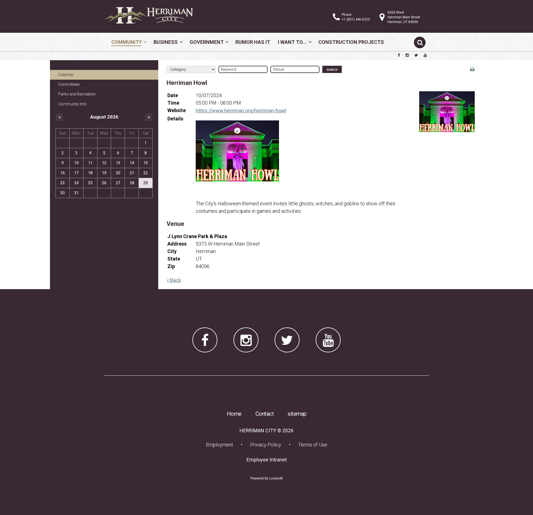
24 (76, 183)
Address (177, 244)
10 (76, 163)
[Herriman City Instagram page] (407, 55)
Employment (221, 444)
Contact (264, 413)
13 (118, 163)
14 (132, 163)
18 (90, 173)
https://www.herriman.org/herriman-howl (241, 110)
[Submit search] (420, 42)
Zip (171, 266)
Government (207, 42)
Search (332, 70)
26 (104, 183)
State (173, 259)
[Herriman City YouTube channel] (425, 55)
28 (132, 183)
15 (145, 163)
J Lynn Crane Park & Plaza (197, 236)
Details (175, 119)
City (172, 251)
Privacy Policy (265, 445)
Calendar (66, 74)
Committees (69, 84)
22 (145, 173)
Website (176, 110)
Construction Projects (351, 42)
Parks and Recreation (77, 94)
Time (173, 103)
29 (145, 183)
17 (76, 173)
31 (76, 193)
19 (104, 173)
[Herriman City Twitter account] (416, 55)
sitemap (297, 413)
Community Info (72, 104)
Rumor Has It (252, 42)
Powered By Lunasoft (266, 478)
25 (90, 183)
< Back (174, 280)
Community (126, 42)
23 (62, 183)
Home (234, 413)
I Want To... (292, 42)
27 (118, 183)
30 (62, 193)
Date (172, 95)
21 (132, 173)
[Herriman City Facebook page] (398, 55)
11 (90, 163)
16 (62, 173)
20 (118, 173)
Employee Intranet (268, 459)
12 (104, 163)
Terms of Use (312, 445)
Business (166, 42)
